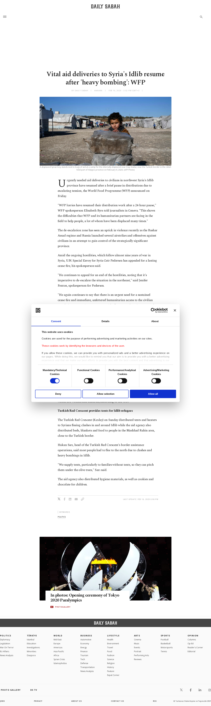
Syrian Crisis (59, 659)
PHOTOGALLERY (62, 607)
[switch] (88, 380)
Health (110, 639)
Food (109, 651)
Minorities (31, 651)
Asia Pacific (59, 651)
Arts (137, 635)
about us (76, 701)
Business (86, 635)
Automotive (85, 639)
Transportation (87, 667)
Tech (82, 659)
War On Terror (7, 647)
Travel (110, 647)
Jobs (2, 701)
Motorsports (167, 647)
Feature (110, 671)
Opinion (193, 635)
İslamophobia (60, 663)
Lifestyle (113, 635)
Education (31, 643)
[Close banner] (175, 310)
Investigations (33, 647)
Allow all (153, 394)
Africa (56, 655)
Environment (113, 643)
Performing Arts (141, 655)
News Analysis (6, 655)
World (58, 635)
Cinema (137, 639)
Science (110, 659)
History (110, 667)
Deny (58, 394)
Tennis (164, 651)
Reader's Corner (195, 647)
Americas (58, 647)
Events (137, 647)
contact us (117, 701)
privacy (38, 701)
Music (136, 643)
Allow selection (105, 394)
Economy (84, 643)
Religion (111, 663)
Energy (83, 647)
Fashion (110, 655)
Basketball (165, 643)
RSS (155, 701)
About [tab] (155, 321)
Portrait (137, 651)
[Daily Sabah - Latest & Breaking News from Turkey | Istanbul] (105, 6)
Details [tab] (106, 321)
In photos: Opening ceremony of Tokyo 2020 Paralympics (84, 597)
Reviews (137, 659)
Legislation (5, 643)
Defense (84, 663)
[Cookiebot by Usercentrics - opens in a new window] (153, 310)
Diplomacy (5, 639)
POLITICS (5, 635)
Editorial (191, 651)
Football (164, 639)
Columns (192, 639)
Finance (84, 651)
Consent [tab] (56, 321)
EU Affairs (4, 651)
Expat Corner (113, 675)
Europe (57, 643)
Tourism (84, 655)
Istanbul (30, 639)
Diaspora (31, 655)
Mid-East (57, 639)
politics (62, 517)
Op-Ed (191, 643)
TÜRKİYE (32, 635)
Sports (165, 635)
